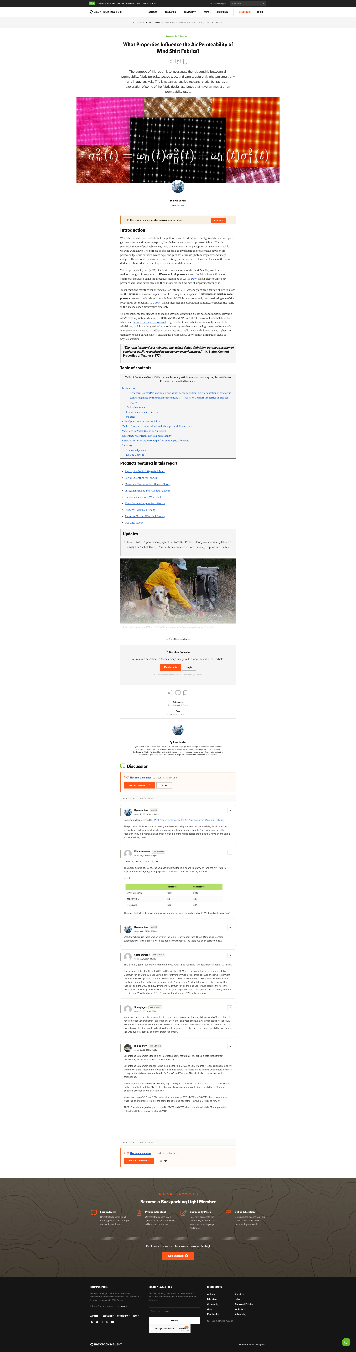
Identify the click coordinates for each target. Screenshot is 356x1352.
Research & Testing (181, 705)
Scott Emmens (142, 955)
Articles (153, 12)
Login (260, 12)
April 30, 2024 (178, 205)
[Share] (170, 62)
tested (198, 1069)
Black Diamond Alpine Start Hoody (145, 503)
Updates (130, 416)
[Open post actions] (230, 810)
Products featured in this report (143, 412)
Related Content (135, 454)
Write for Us (240, 1309)
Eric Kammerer (142, 851)
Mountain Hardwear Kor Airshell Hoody (147, 484)
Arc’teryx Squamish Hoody (140, 509)
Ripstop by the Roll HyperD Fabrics (145, 471)
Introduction (129, 388)
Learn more (218, 220)
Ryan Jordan (141, 810)
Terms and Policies (244, 1304)
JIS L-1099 (154, 302)
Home (148, 22)
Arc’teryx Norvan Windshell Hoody (145, 516)
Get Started (176, 1256)
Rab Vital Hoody (134, 522)
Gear (169, 705)
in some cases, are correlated (149, 322)
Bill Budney (140, 1046)
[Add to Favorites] (185, 62)
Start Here (222, 12)
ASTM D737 (189, 278)
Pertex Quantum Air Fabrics (141, 477)
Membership (245, 12)
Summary (127, 445)
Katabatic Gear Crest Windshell (143, 497)
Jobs (237, 1299)
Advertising (240, 1314)
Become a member (140, 777)
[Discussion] (178, 62)
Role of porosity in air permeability (141, 421)
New (92, 3)
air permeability (173, 714)
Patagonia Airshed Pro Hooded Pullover (147, 490)
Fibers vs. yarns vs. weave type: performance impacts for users (155, 440)
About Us (239, 1294)
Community (190, 12)
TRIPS (206, 12)
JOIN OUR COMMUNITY (138, 785)
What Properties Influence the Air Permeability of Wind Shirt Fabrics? (189, 820)
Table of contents (135, 407)
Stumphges (140, 1007)
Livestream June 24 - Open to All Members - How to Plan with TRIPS (126, 3)
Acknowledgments (136, 450)
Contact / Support (219, 4)
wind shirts (185, 714)
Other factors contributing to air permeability (146, 435)
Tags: (178, 711)
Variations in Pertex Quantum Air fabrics (144, 430)
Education (170, 12)
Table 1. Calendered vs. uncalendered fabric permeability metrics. (157, 426)
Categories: (178, 702)
